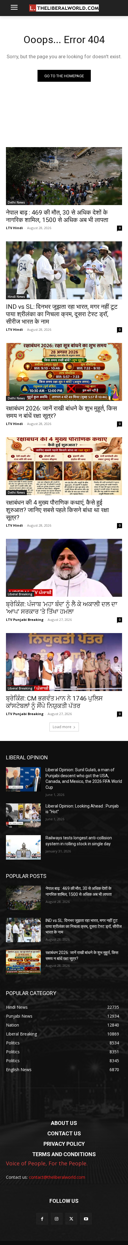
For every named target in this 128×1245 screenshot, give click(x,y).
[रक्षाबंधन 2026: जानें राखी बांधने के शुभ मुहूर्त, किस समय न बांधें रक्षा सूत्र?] (64, 372)
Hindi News (16, 297)
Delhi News (16, 202)
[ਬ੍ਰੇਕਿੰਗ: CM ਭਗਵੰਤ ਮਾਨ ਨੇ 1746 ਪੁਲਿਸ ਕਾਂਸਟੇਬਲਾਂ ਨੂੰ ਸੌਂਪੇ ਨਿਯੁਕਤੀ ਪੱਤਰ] (64, 662)
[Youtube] (86, 1218)
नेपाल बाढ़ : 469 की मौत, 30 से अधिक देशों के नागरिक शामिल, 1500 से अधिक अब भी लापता (57, 216)
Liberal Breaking (20, 594)
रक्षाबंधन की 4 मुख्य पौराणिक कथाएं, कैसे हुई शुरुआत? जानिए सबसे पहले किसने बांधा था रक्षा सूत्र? (57, 510)
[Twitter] (71, 1218)
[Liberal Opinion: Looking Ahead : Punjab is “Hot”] (23, 815)
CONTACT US (64, 1133)
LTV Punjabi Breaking (24, 619)
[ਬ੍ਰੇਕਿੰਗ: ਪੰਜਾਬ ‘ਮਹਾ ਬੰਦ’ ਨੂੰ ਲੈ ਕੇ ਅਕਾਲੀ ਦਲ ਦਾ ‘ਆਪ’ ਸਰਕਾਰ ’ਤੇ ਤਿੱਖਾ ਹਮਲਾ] (64, 568)
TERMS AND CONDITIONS (64, 1154)
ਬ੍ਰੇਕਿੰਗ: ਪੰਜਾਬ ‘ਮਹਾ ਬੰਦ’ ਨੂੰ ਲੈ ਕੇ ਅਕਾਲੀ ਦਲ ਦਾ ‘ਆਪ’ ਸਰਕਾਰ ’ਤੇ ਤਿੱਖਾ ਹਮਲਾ (61, 608)
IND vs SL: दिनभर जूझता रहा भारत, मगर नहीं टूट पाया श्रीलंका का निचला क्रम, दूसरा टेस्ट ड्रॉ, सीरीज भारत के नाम (62, 314)
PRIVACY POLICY (64, 1144)
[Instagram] (57, 1218)
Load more (62, 726)
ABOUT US (64, 1123)
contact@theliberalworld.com (57, 1177)
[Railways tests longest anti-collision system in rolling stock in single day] (23, 847)
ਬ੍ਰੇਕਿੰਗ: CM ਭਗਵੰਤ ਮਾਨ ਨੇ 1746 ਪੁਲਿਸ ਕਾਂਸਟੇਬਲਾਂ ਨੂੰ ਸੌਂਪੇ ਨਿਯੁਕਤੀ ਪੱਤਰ (54, 702)
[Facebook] (42, 1218)
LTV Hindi (14, 228)
